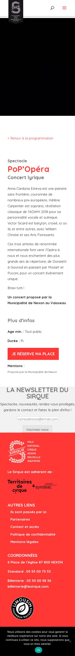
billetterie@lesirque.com (28, 586)
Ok (38, 650)
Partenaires (20, 519)
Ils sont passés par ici (28, 512)
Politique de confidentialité (32, 534)
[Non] (70, 641)
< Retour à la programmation (30, 138)
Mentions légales (24, 542)
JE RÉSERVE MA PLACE (33, 353)
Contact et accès (24, 527)
